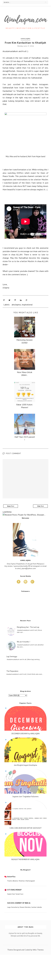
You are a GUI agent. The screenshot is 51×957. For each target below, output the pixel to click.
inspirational (27, 304)
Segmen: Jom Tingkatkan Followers (25, 797)
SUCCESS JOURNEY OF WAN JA (18, 903)
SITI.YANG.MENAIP (14, 890)
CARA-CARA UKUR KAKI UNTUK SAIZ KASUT (26, 828)
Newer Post (10, 506)
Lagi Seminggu (11, 657)
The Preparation (12, 671)
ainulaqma (25, 38)
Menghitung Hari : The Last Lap (28, 627)
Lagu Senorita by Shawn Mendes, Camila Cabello (24, 907)
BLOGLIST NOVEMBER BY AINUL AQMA (25, 859)
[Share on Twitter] (9, 300)
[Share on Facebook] (4, 300)
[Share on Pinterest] (15, 300)
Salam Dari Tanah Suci (15, 894)
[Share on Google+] (26, 300)
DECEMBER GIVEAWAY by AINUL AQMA (26, 734)
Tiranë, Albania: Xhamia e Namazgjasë (21, 881)
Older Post (40, 506)
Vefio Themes (38, 950)
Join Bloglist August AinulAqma (25, 765)
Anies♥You (11, 877)
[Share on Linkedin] (20, 300)
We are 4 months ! (23, 642)
